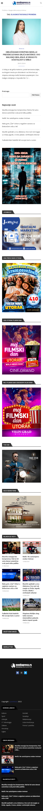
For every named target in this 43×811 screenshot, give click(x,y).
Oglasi (4, 731)
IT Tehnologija (6, 722)
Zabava (4, 725)
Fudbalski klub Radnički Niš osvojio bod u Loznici (19, 140)
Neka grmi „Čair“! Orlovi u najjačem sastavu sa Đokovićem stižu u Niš (11, 586)
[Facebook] (17, 672)
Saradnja (25, 716)
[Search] (41, 3)
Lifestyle (4, 719)
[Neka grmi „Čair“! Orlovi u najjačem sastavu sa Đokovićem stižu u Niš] (11, 575)
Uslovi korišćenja (28, 722)
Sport (3, 716)
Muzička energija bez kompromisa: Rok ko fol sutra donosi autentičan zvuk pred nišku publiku (10, 560)
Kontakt (25, 713)
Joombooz (14, 701)
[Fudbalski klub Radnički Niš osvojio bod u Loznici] (11, 604)
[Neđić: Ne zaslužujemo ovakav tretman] (32, 548)
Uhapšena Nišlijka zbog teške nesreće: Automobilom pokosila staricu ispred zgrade (31, 617)
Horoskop (5, 728)
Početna (4, 10)
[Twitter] (25, 672)
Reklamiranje (27, 719)
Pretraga (5, 91)
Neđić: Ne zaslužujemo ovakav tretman (16, 118)
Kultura (4, 713)
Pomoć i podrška (28, 725)
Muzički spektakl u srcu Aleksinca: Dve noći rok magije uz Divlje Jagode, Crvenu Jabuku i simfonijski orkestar (31, 588)
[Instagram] (21, 672)
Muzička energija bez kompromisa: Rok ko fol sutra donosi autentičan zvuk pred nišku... (28, 748)
